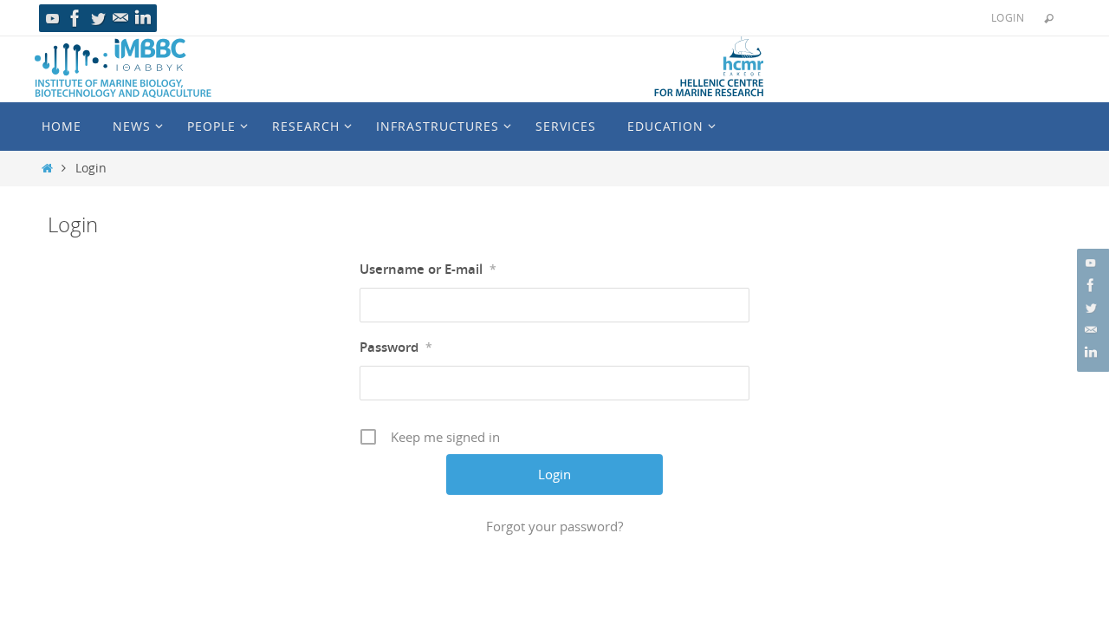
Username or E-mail (428, 269)
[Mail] (120, 18)
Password (396, 347)
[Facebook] (75, 18)
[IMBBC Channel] (53, 18)
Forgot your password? (554, 526)
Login (1007, 17)
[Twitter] (98, 18)
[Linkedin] (143, 18)
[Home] (47, 168)
